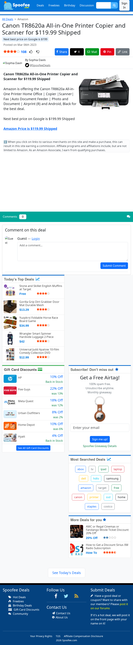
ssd (108, 497)
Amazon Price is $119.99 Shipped (30, 128)
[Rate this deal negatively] (38, 52)
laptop (118, 469)
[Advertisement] (66, 185)
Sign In (124, 5)
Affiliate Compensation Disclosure (83, 636)
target (102, 488)
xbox (80, 469)
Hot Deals (19, 597)
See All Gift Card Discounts (33, 448)
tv (92, 469)
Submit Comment (114, 266)
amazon (86, 488)
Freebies (54, 5)
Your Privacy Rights (41, 636)
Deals (40, 5)
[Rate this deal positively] (31, 52)
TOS (58, 636)
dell (83, 478)
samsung (112, 478)
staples (91, 506)
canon (78, 497)
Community (20, 614)
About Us (62, 617)
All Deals (7, 19)
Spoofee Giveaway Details (100, 446)
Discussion (87, 5)
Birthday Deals (22, 605)
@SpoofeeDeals (40, 65)
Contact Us (63, 613)
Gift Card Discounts (21, 369)
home (121, 497)
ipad (103, 469)
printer (94, 497)
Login (36, 238)
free (116, 488)
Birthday (69, 5)
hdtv (96, 478)
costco (108, 506)
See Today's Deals (66, 572)
